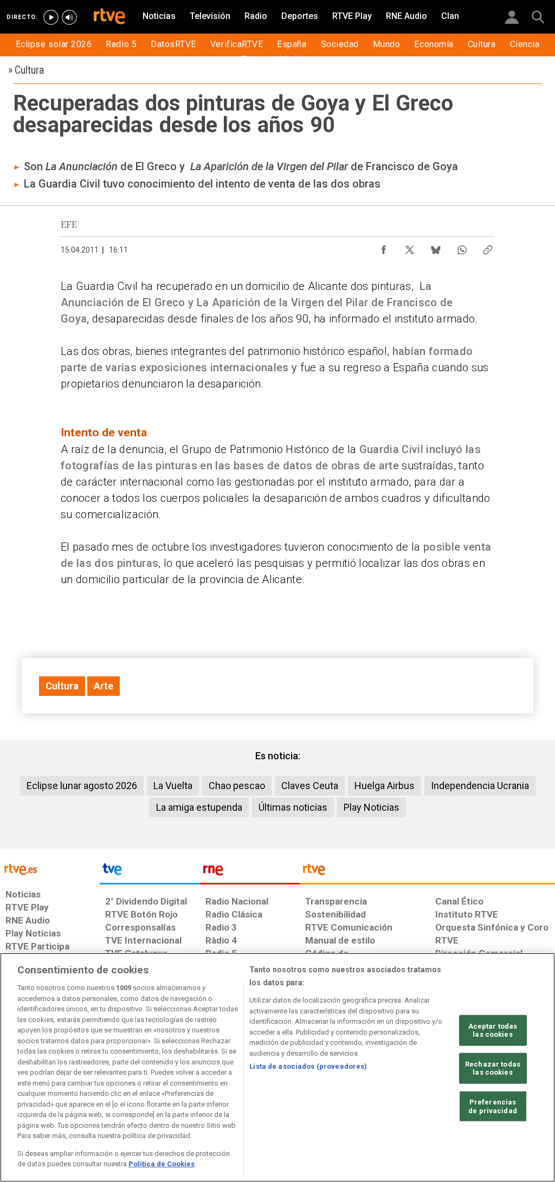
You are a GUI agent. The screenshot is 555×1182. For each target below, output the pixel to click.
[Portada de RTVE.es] (109, 17)
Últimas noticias (293, 807)
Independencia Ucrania (480, 785)
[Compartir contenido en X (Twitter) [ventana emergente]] (410, 247)
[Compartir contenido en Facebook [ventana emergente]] (384, 247)
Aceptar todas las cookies (493, 1030)
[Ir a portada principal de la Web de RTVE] (50, 868)
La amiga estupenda (199, 807)
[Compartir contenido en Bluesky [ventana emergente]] (436, 247)
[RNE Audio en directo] (69, 17)
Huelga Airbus (384, 785)
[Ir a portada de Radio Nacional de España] (250, 872)
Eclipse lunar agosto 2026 (82, 785)
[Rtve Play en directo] (51, 17)
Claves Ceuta (309, 785)
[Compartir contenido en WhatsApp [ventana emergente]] (462, 247)
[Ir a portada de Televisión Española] (149, 872)
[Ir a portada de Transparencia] (427, 872)
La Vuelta (172, 785)
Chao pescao (237, 785)
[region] (277, 1067)
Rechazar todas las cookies (492, 1068)
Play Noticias (371, 807)
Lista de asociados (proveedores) (308, 1066)
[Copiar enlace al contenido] (488, 247)
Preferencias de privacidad (492, 1106)
